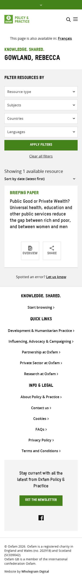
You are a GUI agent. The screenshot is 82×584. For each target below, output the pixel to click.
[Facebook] (41, 517)
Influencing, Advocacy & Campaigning (40, 341)
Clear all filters (41, 156)
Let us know (56, 276)
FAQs (39, 429)
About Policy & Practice (40, 397)
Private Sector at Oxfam (40, 363)
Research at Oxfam (40, 374)
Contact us (40, 408)
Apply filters (41, 145)
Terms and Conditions (40, 451)
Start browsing (40, 307)
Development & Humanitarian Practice (40, 331)
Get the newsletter (41, 500)
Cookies (39, 419)
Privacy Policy (39, 440)
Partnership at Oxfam (40, 352)
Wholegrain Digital (35, 571)
